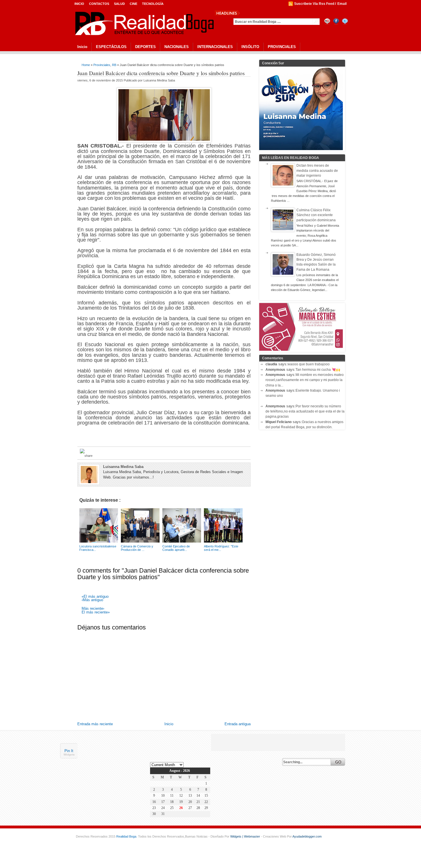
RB (114, 65)
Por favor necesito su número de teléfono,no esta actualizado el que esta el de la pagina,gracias (305, 411)
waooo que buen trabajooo (309, 364)
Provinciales (101, 65)
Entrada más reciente (95, 724)
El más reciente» (96, 612)
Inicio (79, 3)
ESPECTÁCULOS (111, 47)
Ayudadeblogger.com (307, 836)
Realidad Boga (126, 836)
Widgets (69, 754)
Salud (119, 3)
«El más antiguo (95, 597)
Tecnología (153, 3)
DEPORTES (145, 47)
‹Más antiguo (92, 600)
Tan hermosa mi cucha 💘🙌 (318, 370)
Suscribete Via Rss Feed (314, 4)
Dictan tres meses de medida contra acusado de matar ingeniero (317, 171)
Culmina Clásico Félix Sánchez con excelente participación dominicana (316, 215)
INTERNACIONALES (215, 47)
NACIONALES (176, 47)
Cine (133, 3)
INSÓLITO (250, 47)
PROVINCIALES (282, 47)
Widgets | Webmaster (245, 836)
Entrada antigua (238, 724)
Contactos (99, 3)
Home (86, 65)
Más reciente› (93, 609)
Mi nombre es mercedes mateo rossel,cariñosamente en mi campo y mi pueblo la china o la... (304, 380)
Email (342, 4)
